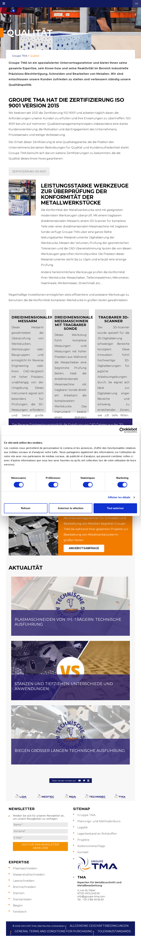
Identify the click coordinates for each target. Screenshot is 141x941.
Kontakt (83, 852)
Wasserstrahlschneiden (29, 874)
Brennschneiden (24, 887)
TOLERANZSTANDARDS (114, 931)
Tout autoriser (115, 508)
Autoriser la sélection (70, 508)
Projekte (83, 839)
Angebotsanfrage (84, 548)
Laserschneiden (23, 880)
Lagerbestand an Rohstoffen (97, 833)
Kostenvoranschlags (91, 846)
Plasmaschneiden (25, 868)
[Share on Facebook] (79, 780)
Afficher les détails (119, 497)
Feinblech (20, 911)
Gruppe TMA (86, 815)
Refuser (25, 508)
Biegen (18, 905)
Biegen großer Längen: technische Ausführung (70, 750)
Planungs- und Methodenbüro (99, 821)
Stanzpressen (22, 899)
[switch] (53, 484)
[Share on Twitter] (84, 780)
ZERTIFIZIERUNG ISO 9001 (29, 171)
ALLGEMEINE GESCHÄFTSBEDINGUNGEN (99, 925)
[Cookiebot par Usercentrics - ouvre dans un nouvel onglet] (122, 430)
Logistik (82, 827)
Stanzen (18, 893)
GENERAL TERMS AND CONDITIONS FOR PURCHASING (54, 931)
